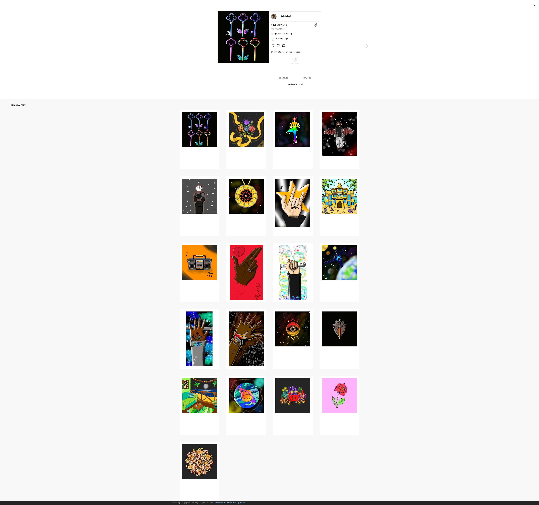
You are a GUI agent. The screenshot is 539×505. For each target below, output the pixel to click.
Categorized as (281, 33)
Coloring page (282, 38)
